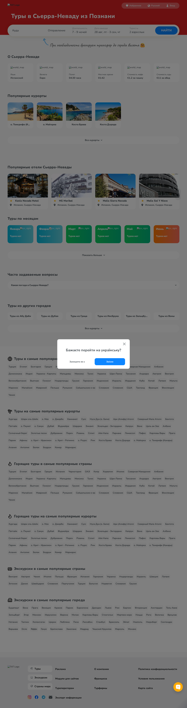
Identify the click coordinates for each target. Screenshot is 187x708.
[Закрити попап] (124, 344)
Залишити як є (77, 361)
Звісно (109, 361)
